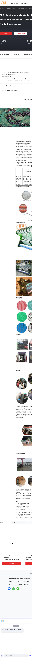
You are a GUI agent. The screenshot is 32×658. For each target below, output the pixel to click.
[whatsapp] (13, 588)
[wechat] (17, 588)
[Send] (30, 655)
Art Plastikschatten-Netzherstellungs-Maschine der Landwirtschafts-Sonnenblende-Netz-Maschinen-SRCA (11, 559)
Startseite (2, 8)
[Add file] (2, 655)
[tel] (22, 588)
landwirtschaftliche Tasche (19, 522)
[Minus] (30, 621)
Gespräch (6, 33)
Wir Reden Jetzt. (20, 33)
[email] (9, 588)
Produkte (9, 8)
